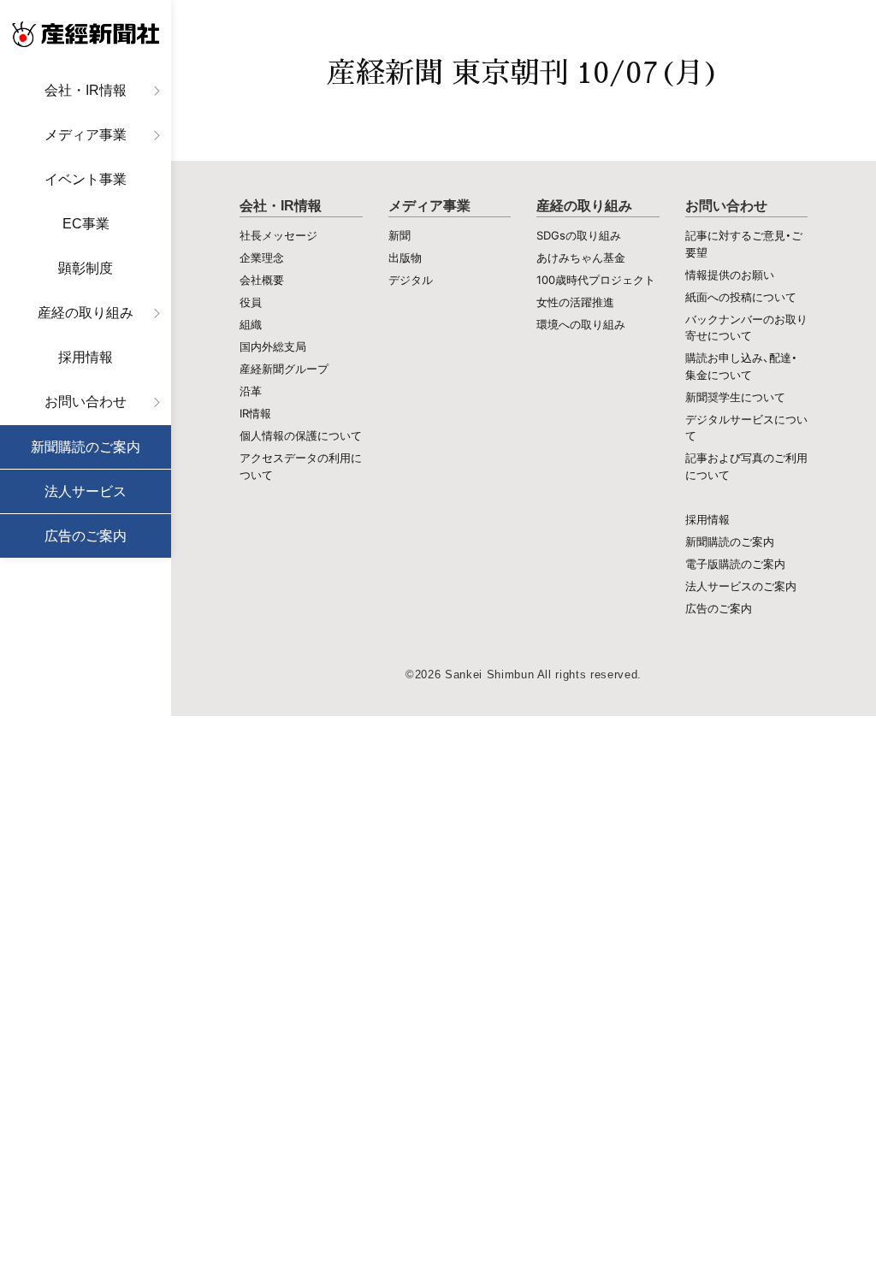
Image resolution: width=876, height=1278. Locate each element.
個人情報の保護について (301, 435)
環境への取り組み (580, 324)
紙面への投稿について (740, 297)
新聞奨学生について (735, 397)
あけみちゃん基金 (580, 257)
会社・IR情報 (85, 90)
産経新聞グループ (284, 369)
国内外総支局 (273, 346)
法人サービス (85, 491)
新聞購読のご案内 (85, 447)
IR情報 (255, 413)
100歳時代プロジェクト (595, 280)
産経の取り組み (85, 312)
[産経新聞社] (85, 34)
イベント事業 (85, 179)
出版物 (405, 257)
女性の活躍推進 (575, 302)
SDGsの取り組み (578, 235)
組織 (251, 324)
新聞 (399, 235)
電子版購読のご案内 (735, 564)
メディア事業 (85, 134)
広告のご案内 (85, 536)
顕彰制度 (85, 268)
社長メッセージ (278, 235)
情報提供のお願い (729, 274)
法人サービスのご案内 (740, 586)
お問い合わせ (85, 401)
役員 (251, 302)
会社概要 (262, 280)
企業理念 (262, 257)
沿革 (251, 391)
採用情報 (85, 357)
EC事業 (86, 223)
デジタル (410, 280)
